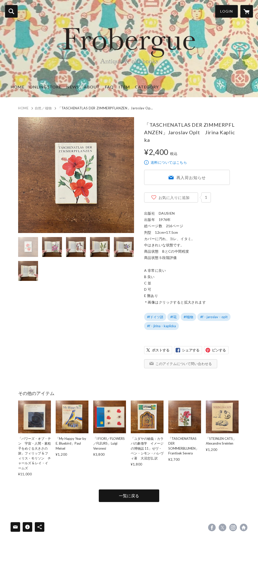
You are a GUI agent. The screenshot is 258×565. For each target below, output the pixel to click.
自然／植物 (43, 108)
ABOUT (92, 86)
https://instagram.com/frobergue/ (233, 527)
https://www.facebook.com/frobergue (212, 527)
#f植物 (188, 317)
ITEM (124, 86)
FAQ (109, 86)
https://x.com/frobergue (222, 527)
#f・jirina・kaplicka (161, 326)
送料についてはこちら (169, 162)
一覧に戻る (129, 495)
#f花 (173, 317)
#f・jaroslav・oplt (214, 317)
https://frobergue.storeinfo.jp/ (243, 527)
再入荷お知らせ (191, 177)
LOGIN (226, 11)
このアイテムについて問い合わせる (183, 363)
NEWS (72, 86)
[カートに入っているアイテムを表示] (246, 11)
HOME (17, 86)
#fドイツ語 (155, 317)
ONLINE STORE (45, 86)
